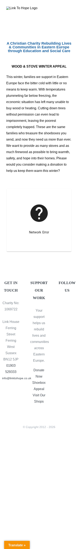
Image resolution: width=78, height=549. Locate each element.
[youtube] (67, 312)
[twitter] (70, 304)
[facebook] (63, 304)
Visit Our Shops (39, 398)
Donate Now (38, 373)
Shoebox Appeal (39, 386)
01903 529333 (10, 369)
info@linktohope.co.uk (11, 378)
